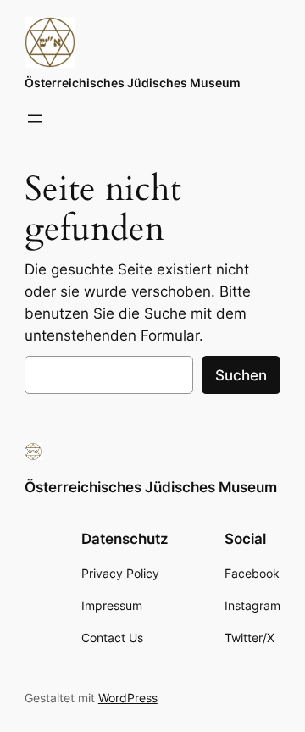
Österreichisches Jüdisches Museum (133, 82)
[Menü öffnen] (35, 118)
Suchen (241, 375)
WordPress (128, 697)
